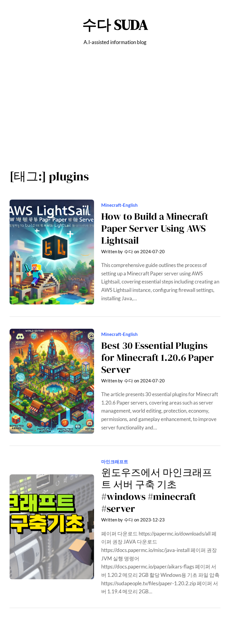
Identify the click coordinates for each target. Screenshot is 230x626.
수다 (128, 251)
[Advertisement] (115, 110)
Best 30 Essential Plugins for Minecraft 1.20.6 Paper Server (157, 357)
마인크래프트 (114, 461)
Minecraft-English (119, 205)
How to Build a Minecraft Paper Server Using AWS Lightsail (154, 228)
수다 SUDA (115, 24)
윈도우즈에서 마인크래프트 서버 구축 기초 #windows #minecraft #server (156, 491)
